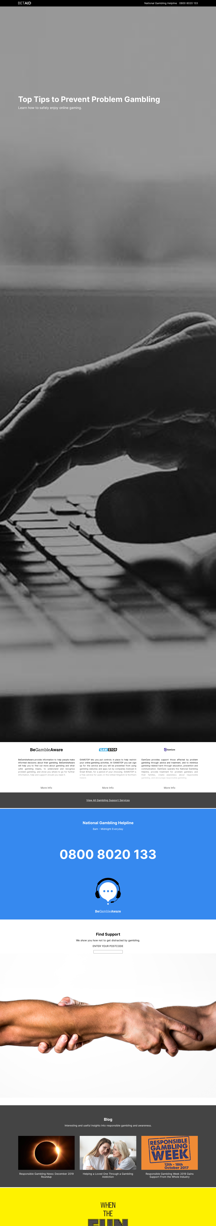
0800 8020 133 (188, 3)
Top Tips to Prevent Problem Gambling (89, 99)
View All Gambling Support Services (108, 800)
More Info (46, 787)
